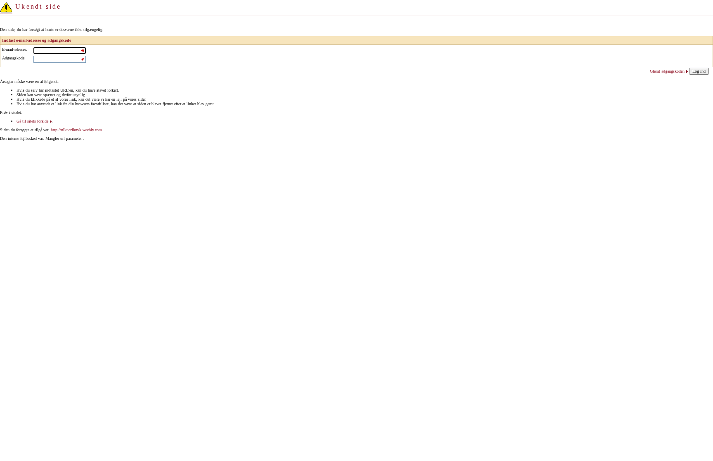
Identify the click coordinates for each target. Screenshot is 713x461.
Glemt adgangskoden (667, 71)
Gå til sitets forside (32, 121)
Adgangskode (13, 58)
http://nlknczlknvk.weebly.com (76, 130)
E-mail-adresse (14, 49)
